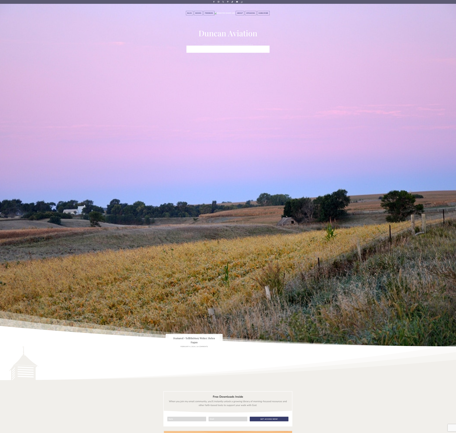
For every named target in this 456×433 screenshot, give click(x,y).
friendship (239, 51)
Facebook (214, 1)
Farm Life (199, 47)
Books (198, 13)
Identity (211, 47)
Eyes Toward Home (240, 47)
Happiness (223, 47)
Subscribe (237, 1)
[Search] (242, 2)
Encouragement (261, 47)
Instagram (219, 1)
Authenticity (224, 51)
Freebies (209, 13)
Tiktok (233, 1)
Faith (189, 47)
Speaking (250, 13)
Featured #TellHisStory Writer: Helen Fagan (194, 340)
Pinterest (228, 1)
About (240, 13)
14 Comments (202, 347)
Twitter (223, 1)
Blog (189, 13)
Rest (213, 51)
